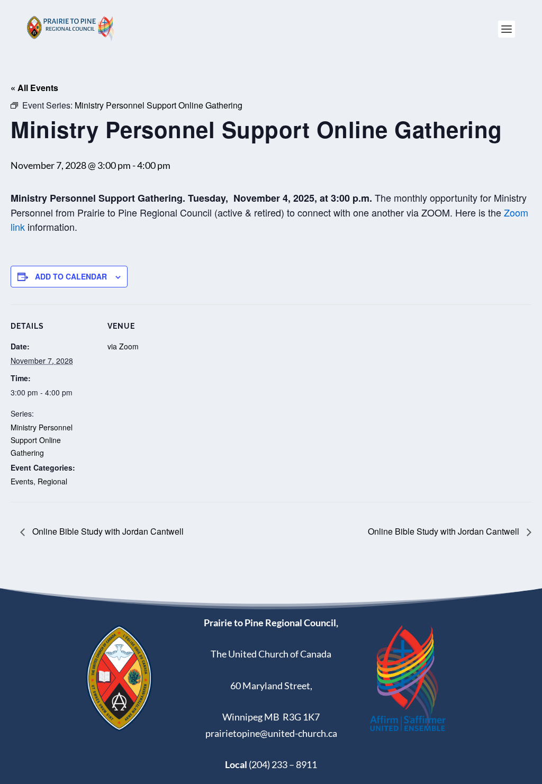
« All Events (34, 88)
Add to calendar (71, 276)
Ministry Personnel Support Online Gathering (42, 440)
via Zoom (123, 346)
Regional (52, 481)
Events (22, 481)
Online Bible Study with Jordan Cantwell (107, 531)
